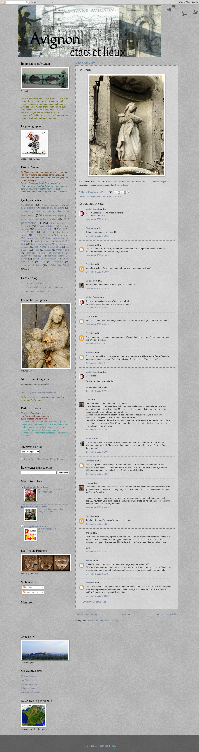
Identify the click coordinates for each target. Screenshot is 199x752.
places (24, 259)
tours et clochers (31, 265)
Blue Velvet (91, 228)
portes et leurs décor (44, 258)
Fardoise (90, 245)
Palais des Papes (54, 215)
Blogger (112, 746)
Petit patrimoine (114, 196)
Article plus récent (86, 614)
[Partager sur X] (121, 192)
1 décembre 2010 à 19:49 (97, 255)
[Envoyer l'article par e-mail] (110, 192)
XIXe (50, 229)
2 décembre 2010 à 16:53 (97, 430)
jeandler (89, 439)
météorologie (62, 249)
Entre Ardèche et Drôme (35, 507)
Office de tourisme (29, 688)
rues (43, 261)
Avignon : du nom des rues (33, 283)
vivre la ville (59, 265)
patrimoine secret (56, 256)
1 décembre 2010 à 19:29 (97, 219)
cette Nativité (115, 487)
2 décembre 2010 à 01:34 (97, 343)
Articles (28, 587)
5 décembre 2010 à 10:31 (97, 551)
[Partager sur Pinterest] (127, 192)
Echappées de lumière (35, 526)
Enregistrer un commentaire (95, 602)
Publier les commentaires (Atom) (103, 620)
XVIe (23, 232)
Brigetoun (90, 281)
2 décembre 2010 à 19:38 (97, 474)
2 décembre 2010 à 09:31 (97, 391)
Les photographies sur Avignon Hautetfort (39, 392)
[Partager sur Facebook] (124, 192)
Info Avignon (26, 680)
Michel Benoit (92, 209)
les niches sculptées (96, 196)
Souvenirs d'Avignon (46, 226)
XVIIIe (62, 229)
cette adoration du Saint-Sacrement (149, 423)
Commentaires (31, 592)
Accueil (126, 614)
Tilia (88, 400)
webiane (90, 560)
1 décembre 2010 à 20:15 (97, 288)
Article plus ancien (166, 614)
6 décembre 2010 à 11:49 (97, 574)
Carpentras (25, 212)
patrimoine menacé (31, 255)
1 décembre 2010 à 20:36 (97, 308)
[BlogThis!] (118, 192)
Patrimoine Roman (29, 219)
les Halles (59, 244)
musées (47, 250)
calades (45, 232)
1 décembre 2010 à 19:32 (97, 236)
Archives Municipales (51, 205)
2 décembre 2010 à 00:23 (97, 324)
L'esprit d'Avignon (29, 684)
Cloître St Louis (43, 212)
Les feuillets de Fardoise (36, 487)
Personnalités (50, 219)
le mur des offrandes (41, 244)
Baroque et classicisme (52, 207)
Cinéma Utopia (27, 676)
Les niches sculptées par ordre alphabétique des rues (45, 287)
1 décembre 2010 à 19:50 (97, 272)
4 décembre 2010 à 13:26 (97, 524)
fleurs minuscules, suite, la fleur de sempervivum (51, 490)
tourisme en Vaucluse (30, 692)
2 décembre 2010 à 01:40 (97, 363)
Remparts (26, 226)
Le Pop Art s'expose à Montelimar (47, 530)
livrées (36, 250)
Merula (89, 317)
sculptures (58, 261)
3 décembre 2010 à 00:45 (97, 507)
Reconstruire (57, 223)
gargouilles (32, 238)
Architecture (27, 205)
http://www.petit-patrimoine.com (35, 416)
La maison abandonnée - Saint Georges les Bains (51, 510)
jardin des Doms (42, 241)
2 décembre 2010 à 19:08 (97, 452)
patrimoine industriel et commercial (45, 253)
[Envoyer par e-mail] (115, 192)
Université (39, 229)
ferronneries (63, 235)
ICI (47, 384)
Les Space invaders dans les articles (37, 291)
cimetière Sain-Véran (44, 235)
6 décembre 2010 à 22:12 (97, 596)
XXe (32, 232)
